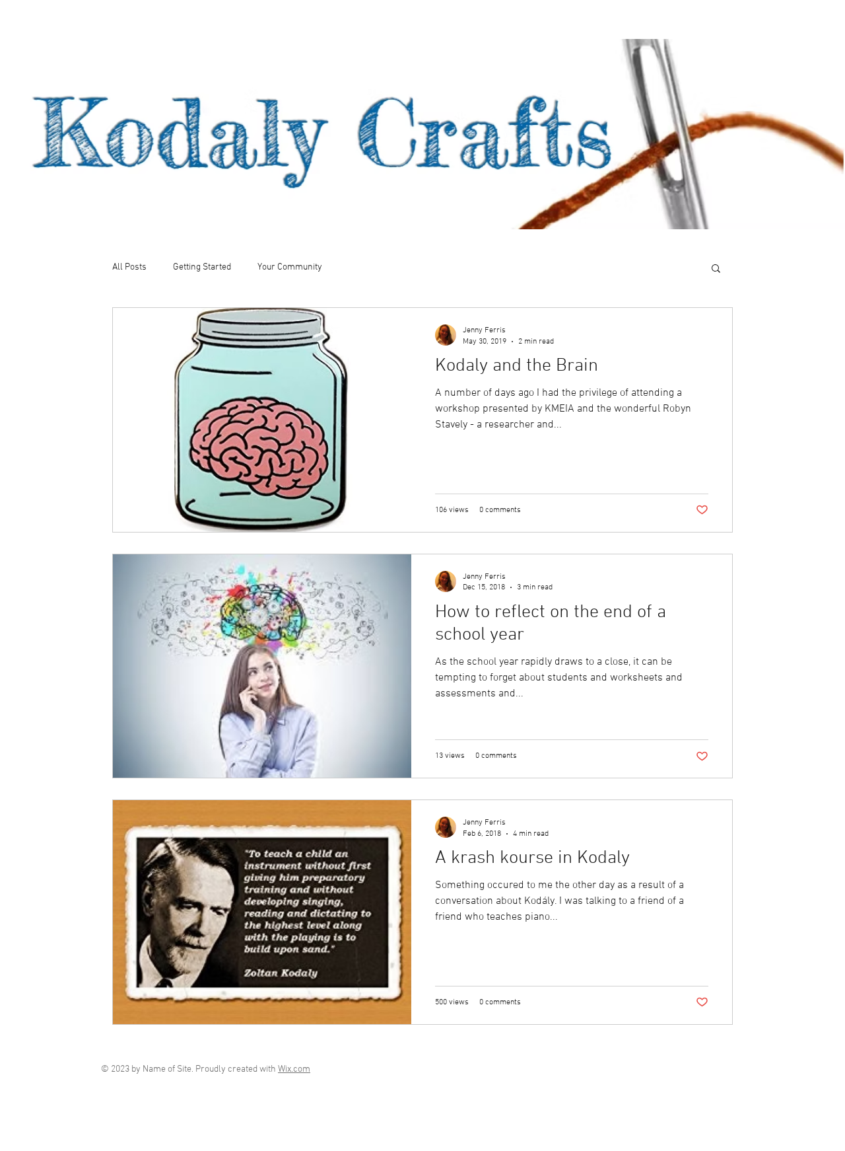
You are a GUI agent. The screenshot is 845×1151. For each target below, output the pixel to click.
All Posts (129, 267)
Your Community (289, 267)
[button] (716, 269)
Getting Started (202, 267)
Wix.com (294, 1069)
